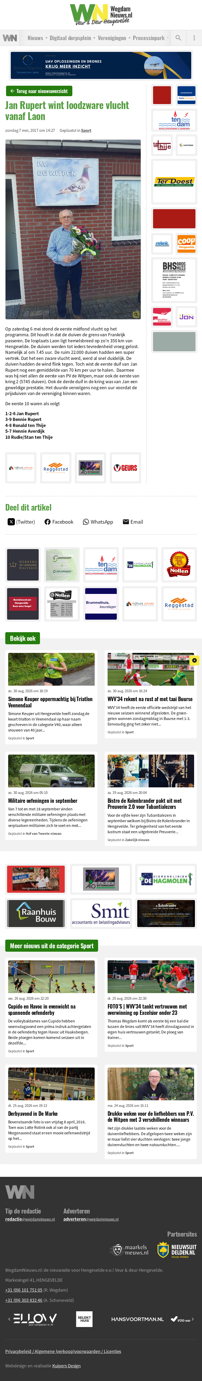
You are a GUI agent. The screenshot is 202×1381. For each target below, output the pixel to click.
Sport (86, 130)
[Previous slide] (9, 1319)
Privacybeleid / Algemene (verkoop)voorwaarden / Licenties (63, 1351)
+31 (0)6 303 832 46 (23, 1300)
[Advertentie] (21, 468)
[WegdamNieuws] (101, 15)
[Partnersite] (129, 1250)
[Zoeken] (178, 38)
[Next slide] (192, 1319)
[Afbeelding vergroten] (73, 229)
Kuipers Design (66, 1365)
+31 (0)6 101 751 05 (23, 1290)
